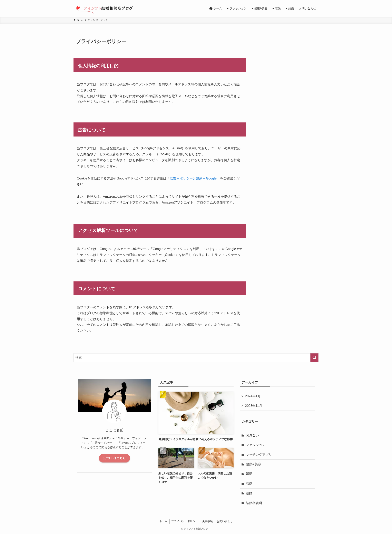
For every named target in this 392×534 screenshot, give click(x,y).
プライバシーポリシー (184, 521)
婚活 (249, 474)
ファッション (255, 445)
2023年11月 (253, 405)
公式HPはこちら (114, 458)
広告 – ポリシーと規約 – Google (193, 178)
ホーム (163, 521)
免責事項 (207, 521)
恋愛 (249, 483)
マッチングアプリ (259, 454)
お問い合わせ (225, 521)
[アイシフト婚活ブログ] (105, 8)
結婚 (249, 493)
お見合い (252, 435)
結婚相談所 (254, 503)
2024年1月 (253, 396)
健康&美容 (253, 464)
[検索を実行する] (314, 357)
